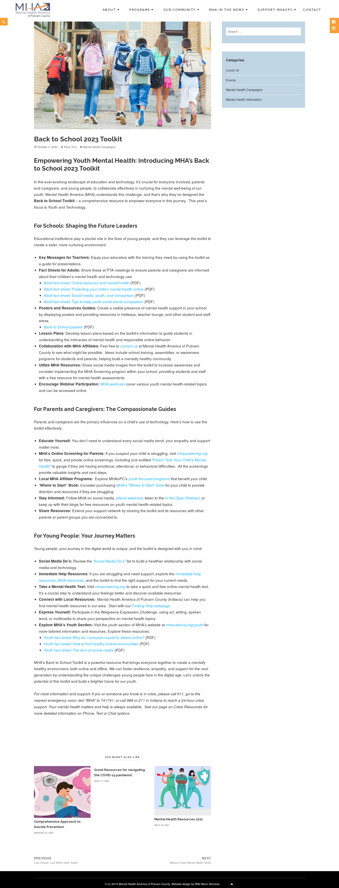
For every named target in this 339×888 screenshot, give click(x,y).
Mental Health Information (244, 99)
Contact (312, 10)
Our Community (179, 10)
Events (231, 80)
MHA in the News (226, 10)
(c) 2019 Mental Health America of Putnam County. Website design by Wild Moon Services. (164, 884)
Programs (139, 10)
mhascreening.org (110, 586)
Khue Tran (70, 147)
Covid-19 (232, 70)
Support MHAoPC (275, 10)
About (109, 10)
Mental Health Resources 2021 (178, 819)
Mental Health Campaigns (99, 147)
